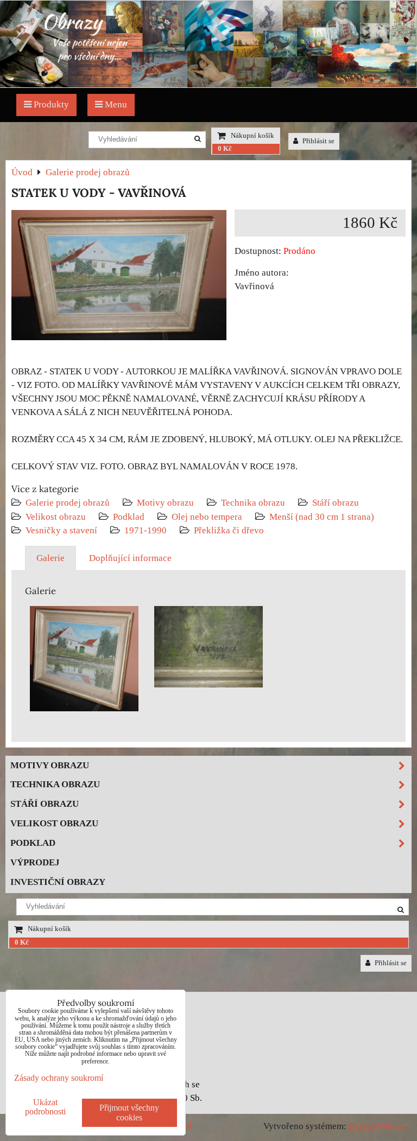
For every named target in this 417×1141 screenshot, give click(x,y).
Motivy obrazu (165, 503)
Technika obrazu (253, 503)
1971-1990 (145, 530)
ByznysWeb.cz (377, 1126)
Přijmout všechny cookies (129, 1112)
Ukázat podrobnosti (45, 1107)
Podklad (128, 517)
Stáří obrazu (335, 503)
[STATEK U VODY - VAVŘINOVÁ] (118, 277)
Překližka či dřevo (229, 530)
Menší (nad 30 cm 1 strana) (321, 517)
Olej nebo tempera (207, 517)
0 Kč (225, 148)
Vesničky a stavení (62, 530)
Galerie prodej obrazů (68, 503)
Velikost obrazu (56, 517)
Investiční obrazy (57, 882)
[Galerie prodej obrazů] (208, 84)
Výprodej (35, 862)
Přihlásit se (317, 141)
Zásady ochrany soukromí (58, 1077)
